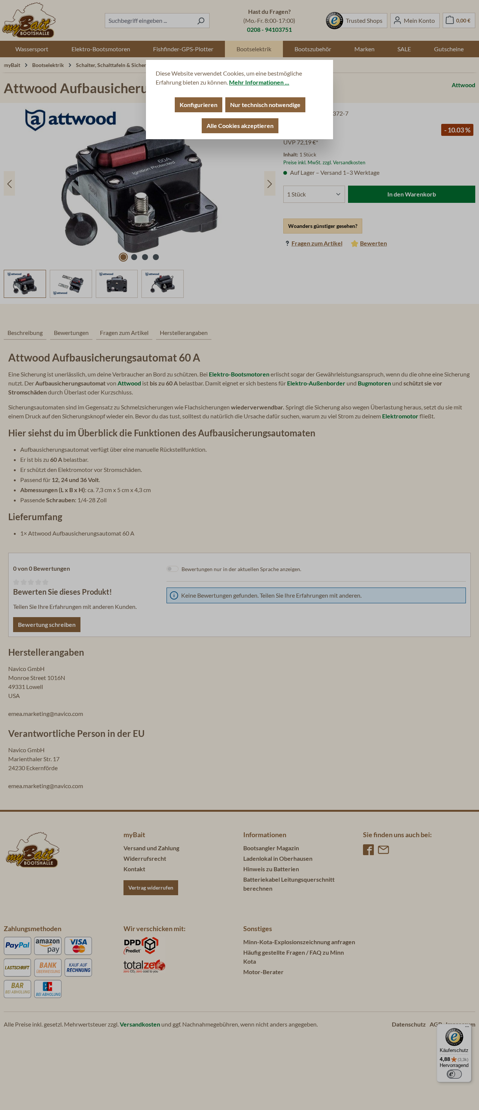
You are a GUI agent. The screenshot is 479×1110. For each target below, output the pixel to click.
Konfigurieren (198, 104)
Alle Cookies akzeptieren (240, 125)
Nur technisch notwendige (265, 104)
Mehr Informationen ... (259, 82)
